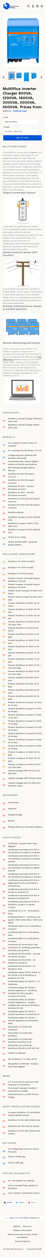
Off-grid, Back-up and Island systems (25, 827)
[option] (11, 75)
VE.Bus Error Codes (17, 537)
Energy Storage (15, 815)
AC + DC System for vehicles (21, 1181)
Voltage (6, 127)
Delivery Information (22, 1230)
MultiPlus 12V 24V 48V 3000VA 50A (24, 1120)
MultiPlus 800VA (15, 512)
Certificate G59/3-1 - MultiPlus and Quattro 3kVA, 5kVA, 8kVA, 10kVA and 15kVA (25, 920)
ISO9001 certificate (16, 1053)
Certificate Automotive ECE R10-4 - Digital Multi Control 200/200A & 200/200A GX (24, 883)
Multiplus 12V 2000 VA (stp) (20, 573)
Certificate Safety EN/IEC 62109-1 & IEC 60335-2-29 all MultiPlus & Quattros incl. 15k (24, 975)
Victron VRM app (15, 1163)
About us (27, 1226)
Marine (11, 821)
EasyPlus (12, 808)
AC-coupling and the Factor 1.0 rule (24, 450)
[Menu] (42, 6)
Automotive (13, 802)
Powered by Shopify (34, 1249)
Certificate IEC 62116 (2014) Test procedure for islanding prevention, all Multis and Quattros (24, 947)
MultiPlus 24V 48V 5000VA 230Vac (24, 1126)
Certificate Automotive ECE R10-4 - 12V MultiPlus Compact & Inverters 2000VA (24, 859)
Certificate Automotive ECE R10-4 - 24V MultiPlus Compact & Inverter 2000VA (24, 868)
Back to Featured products (24, 1218)
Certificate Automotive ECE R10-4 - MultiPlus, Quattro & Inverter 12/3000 (24, 905)
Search (17, 1226)
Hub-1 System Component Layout (23, 1193)
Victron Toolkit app (16, 1156)
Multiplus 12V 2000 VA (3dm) (21, 561)
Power (5, 117)
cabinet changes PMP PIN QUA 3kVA (24, 778)
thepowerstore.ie (16, 1249)
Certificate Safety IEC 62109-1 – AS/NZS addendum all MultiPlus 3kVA (23, 1021)
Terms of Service (22, 1241)
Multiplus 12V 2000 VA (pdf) (20, 567)
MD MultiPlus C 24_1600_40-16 (22, 1059)
